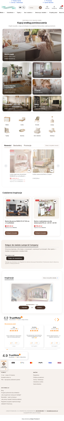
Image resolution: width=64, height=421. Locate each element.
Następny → (40, 307)
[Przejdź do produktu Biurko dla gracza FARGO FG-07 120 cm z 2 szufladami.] (17, 208)
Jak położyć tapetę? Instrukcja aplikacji (11, 399)
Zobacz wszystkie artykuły (49, 278)
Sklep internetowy (30, 419)
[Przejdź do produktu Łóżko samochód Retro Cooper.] (43, 161)
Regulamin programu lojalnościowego (11, 401)
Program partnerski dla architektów (10, 392)
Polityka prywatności (38, 377)
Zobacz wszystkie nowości (52, 145)
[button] (58, 320)
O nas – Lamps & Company (8, 375)
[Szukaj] (40, 7)
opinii (22, 319)
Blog (2, 390)
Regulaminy (36, 375)
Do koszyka (11, 233)
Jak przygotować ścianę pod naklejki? (11, 395)
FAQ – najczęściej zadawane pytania (10, 379)
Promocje (49, 1)
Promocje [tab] (27, 145)
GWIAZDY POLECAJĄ (6, 404)
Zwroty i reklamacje (17, 2)
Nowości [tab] (7, 145)
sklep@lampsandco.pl (52, 410)
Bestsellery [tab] (17, 145)
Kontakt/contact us (6, 377)
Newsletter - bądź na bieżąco (9, 397)
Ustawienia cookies (38, 381)
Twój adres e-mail (9, 255)
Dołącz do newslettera (15, 258)
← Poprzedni (24, 307)
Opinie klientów (48, 2)
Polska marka (17, 1)
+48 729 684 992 (40, 410)
